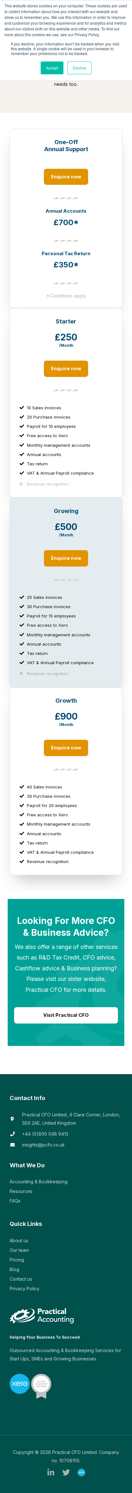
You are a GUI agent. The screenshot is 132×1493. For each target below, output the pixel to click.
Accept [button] (52, 67)
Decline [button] (79, 67)
